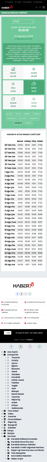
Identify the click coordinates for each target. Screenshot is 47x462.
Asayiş (14, 360)
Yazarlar (15, 357)
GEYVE (18, 114)
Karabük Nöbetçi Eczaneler (9, 303)
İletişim (10, 433)
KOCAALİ (22, 118)
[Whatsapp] (30, 294)
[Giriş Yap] (40, 7)
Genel (14, 371)
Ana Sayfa (12, 352)
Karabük (15, 377)
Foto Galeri (13, 411)
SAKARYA (18, 123)
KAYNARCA (11, 118)
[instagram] (30, 347)
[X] (21, 294)
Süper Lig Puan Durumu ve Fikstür (27, 450)
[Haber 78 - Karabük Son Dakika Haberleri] (23, 284)
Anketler (11, 427)
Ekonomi (15, 368)
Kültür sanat (17, 380)
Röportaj (15, 399)
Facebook (10, 2)
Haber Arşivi (32, 323)
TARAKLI (28, 123)
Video (10, 413)
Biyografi (12, 425)
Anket (14, 402)
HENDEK (27, 114)
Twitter (19, 2)
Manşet (15, 391)
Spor (13, 388)
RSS (8, 333)
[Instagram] (25, 294)
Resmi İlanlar (17, 394)
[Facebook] (17, 294)
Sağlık (14, 385)
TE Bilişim (29, 339)
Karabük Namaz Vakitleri (9, 311)
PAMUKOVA (34, 118)
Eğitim (14, 366)
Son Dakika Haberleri (12, 323)
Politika (15, 382)
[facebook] (11, 347)
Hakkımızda (17, 408)
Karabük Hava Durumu (36, 302)
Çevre (14, 363)
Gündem (15, 374)
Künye (14, 405)
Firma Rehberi (14, 419)
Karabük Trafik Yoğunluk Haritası (31, 311)
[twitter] (21, 347)
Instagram (28, 2)
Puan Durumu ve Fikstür (13, 318)
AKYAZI (9, 114)
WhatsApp (39, 2)
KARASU (36, 114)
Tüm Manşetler (33, 318)
